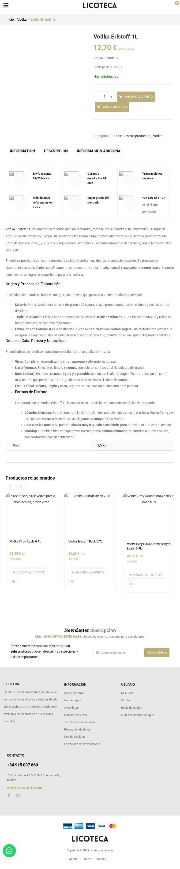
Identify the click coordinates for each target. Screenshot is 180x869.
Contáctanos (72, 700)
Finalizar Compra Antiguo (137, 715)
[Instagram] (18, 795)
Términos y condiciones (80, 722)
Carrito (125, 700)
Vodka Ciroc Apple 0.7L (25, 541)
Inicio (10, 19)
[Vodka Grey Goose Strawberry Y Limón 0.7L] (148, 515)
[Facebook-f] (9, 795)
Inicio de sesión (131, 707)
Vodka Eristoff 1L (18, 229)
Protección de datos (77, 729)
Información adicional (100, 151)
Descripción (56, 151)
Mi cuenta (127, 693)
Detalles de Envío (75, 715)
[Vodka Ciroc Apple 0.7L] (31, 514)
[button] (29, 572)
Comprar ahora (115, 107)
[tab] (24, 151)
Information (22, 151)
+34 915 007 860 (22, 764)
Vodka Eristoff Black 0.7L (85, 541)
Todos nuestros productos (131, 136)
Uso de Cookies (74, 736)
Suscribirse (158, 652)
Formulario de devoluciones (82, 744)
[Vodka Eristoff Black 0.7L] (90, 514)
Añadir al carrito (139, 96)
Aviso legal (71, 707)
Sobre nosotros (74, 693)
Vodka (22, 19)
